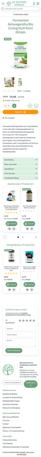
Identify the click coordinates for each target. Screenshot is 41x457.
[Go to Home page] (16, 3)
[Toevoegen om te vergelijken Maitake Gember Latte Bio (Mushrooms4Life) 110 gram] (14, 290)
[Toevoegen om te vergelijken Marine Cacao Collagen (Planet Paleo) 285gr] (32, 290)
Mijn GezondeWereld (10, 417)
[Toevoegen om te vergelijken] (36, 106)
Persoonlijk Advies (10, 440)
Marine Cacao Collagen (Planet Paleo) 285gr (29, 267)
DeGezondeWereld (10, 452)
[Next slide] (36, 237)
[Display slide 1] (18, 237)
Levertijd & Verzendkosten (13, 397)
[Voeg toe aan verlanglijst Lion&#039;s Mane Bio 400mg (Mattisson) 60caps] (27, 229)
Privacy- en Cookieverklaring (13, 431)
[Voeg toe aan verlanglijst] (30, 106)
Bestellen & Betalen (10, 394)
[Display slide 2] (23, 237)
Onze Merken (8, 443)
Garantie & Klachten (10, 404)
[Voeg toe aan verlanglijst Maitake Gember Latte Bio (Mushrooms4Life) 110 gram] (9, 290)
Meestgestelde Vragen (11, 401)
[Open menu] (3, 3)
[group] (17, 92)
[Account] (34, 3)
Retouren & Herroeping (11, 408)
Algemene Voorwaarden (12, 427)
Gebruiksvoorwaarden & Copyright (16, 447)
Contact (6, 424)
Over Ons (6, 420)
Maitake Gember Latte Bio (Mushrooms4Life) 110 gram (11, 268)
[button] (20, 55)
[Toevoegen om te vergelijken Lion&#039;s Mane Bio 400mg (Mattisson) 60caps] (32, 229)
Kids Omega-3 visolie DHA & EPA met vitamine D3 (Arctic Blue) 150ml (11, 207)
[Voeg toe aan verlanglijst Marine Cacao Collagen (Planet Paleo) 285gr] (27, 290)
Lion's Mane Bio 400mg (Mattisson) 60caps (29, 207)
